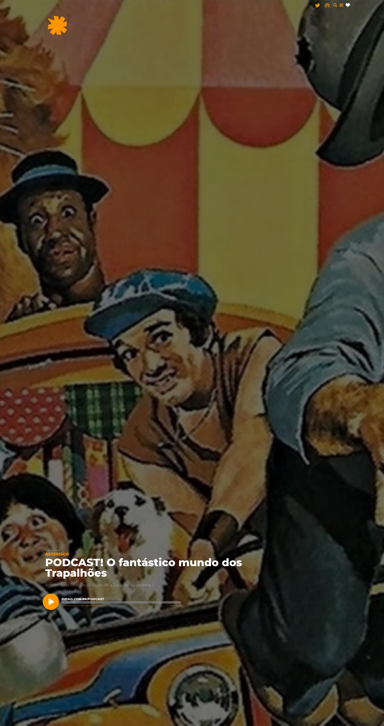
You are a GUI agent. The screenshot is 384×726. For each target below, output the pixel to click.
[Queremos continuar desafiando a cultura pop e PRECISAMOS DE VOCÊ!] (348, 5)
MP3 (63, 605)
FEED (69, 605)
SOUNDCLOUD (96, 605)
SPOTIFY (76, 605)
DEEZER (85, 605)
